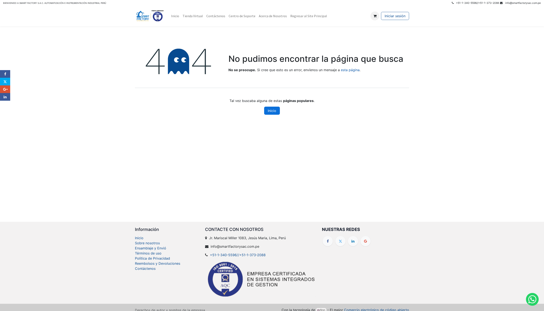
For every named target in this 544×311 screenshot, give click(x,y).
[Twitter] (340, 241)
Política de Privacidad (152, 258)
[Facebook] (328, 241)
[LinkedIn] (353, 241)
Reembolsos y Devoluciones (157, 263)
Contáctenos (145, 268)
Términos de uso (148, 253)
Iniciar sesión (395, 16)
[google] (365, 241)
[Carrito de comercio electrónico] (374, 15)
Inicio (272, 111)
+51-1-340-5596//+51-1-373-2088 (238, 255)
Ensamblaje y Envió (150, 248)
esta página (350, 70)
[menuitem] (175, 16)
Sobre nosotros (147, 243)
